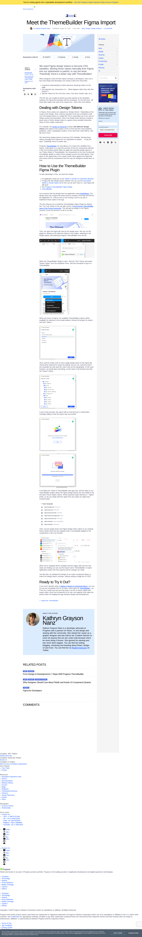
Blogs (4, 787)
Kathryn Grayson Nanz (42, 28)
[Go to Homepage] (34, 9)
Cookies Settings (133, 933)
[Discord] (4, 843)
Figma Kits (44, 600)
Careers (4, 887)
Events (4, 797)
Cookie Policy (77, 933)
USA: (11, 816)
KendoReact (84, 193)
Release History (7, 783)
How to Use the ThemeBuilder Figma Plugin (29, 77)
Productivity (103, 61)
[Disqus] (58, 729)
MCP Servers (5, 764)
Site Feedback (7, 925)
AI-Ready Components (18, 764)
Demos (4, 779)
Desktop (102, 55)
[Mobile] (108, 51)
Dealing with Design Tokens (29, 73)
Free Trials (5, 768)
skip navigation (28, 9)
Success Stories (7, 806)
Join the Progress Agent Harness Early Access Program (96, 2)
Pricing (4, 770)
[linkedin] (108, 142)
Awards (4, 880)
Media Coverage (8, 885)
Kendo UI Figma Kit (59, 127)
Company (5, 876)
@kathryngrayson (79, 648)
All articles (102, 39)
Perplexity (62, 57)
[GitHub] (4, 841)
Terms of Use (6, 923)
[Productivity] (108, 61)
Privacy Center (7, 927)
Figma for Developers (32, 690)
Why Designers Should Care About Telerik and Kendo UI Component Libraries (57, 682)
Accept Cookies (117, 933)
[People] (108, 64)
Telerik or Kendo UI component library (74, 586)
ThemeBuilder (51, 146)
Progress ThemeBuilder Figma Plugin (58, 187)
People (101, 64)
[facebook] (100, 142)
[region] (71, 933)
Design (88, 28)
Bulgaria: (12, 823)
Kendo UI (3, 760)
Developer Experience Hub (11, 777)
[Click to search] (115, 78)
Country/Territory (103, 127)
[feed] (116, 142)
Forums (4, 785)
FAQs (4, 799)
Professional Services (9, 791)
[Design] (108, 58)
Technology (6, 878)
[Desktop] (108, 55)
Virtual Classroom (8, 795)
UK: (11, 818)
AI (99, 71)
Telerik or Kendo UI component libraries (79, 179)
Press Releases (7, 882)
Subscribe (108, 135)
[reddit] (112, 142)
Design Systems (96, 28)
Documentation (7, 781)
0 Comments (108, 28)
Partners (5, 793)
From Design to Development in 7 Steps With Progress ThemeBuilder (53, 674)
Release (101, 68)
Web (83, 28)
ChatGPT (47, 57)
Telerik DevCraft (6, 756)
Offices (4, 889)
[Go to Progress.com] (5, 870)
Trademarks (15, 917)
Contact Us (6, 814)
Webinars (5, 789)
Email (100, 121)
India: (12, 820)
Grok (88, 57)
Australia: (13, 825)
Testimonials (6, 808)
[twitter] (104, 142)
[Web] (108, 48)
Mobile (101, 52)
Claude (76, 57)
